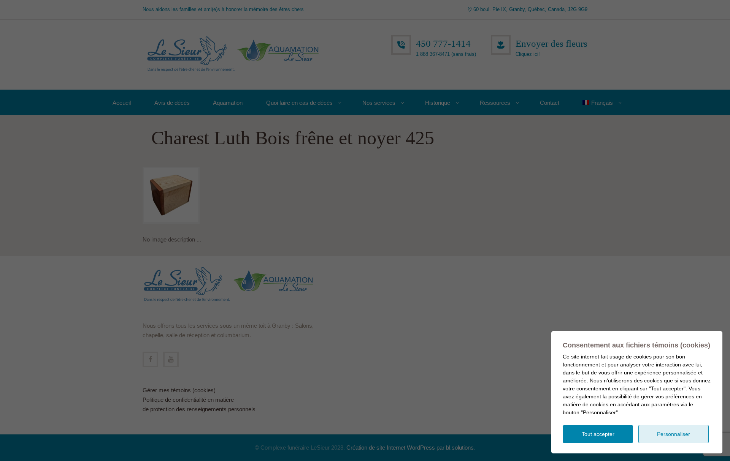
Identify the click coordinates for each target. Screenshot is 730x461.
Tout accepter (598, 434)
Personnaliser (673, 434)
